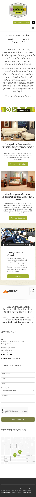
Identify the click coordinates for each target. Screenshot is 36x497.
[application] (18, 237)
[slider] (16, 244)
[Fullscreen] (32, 245)
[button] (18, 237)
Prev (3, 291)
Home (2, 488)
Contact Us (14, 488)
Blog (20, 488)
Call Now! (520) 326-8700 (21, 22)
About (7, 488)
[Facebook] (33, 22)
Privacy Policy (26, 488)
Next (32, 291)
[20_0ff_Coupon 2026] (18, 109)
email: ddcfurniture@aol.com (10, 358)
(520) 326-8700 (6, 354)
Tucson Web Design (6, 492)
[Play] (3, 245)
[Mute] (29, 245)
